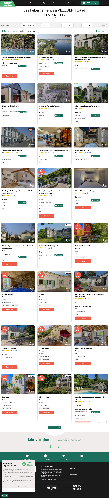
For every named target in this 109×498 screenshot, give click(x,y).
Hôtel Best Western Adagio (12, 150)
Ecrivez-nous (82, 459)
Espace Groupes (73, 474)
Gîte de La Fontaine (9, 348)
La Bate (41, 294)
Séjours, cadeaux (72, 3)
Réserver (9, 76)
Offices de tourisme (45, 459)
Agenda (45, 2)
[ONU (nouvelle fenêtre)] (77, 487)
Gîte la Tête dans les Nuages (85, 191)
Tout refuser (7, 490)
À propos (43, 479)
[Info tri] (39, 31)
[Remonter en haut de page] (105, 494)
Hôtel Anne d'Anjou (82, 150)
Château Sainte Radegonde (48, 246)
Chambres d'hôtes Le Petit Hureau (87, 106)
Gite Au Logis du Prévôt (10, 106)
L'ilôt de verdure (45, 397)
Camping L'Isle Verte (46, 57)
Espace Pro (72, 468)
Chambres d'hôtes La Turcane (49, 106)
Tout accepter (29, 490)
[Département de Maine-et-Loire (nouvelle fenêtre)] (52, 487)
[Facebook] (50, 447)
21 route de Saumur (9, 294)
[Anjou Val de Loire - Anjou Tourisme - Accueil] (8, 3)
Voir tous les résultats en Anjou (54, 18)
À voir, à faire (34, 2)
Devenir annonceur (51, 479)
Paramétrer (18, 490)
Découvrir (22, 2)
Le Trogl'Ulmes (44, 348)
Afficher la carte (102, 31)
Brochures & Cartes (27, 459)
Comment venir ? (64, 459)
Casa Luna (5, 397)
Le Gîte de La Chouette (83, 348)
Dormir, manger (58, 2)
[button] (4, 495)
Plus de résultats (53, 427)
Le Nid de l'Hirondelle (83, 246)
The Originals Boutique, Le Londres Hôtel (53, 150)
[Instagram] (58, 447)
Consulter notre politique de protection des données (14, 484)
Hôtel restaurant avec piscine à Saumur (16, 57)
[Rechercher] (107, 3)
